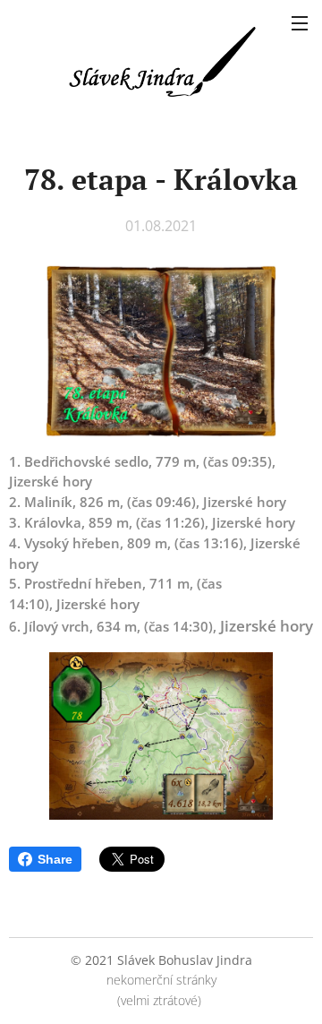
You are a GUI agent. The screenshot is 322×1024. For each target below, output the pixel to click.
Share (55, 859)
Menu (300, 22)
